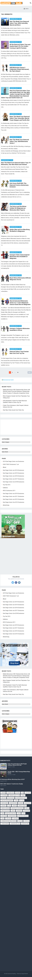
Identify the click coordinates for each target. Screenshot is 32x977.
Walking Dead (25, 823)
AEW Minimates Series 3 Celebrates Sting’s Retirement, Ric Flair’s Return (19, 69)
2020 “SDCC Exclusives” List (11, 464)
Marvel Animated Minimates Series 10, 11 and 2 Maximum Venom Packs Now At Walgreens (20, 302)
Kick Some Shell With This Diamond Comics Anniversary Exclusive (19, 185)
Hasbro (21, 803)
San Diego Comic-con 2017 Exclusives (13, 479)
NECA (3, 813)
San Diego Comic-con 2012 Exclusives (13, 499)
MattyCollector (5, 810)
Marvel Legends (22, 805)
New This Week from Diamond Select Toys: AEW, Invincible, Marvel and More (19, 23)
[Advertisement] (16, 558)
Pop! (24, 813)
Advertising (6, 505)
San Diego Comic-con (23, 815)
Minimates (19, 810)
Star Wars (15, 818)
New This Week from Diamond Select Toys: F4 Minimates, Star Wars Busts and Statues (15, 163)
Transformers (5, 823)
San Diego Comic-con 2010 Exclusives (13, 493)
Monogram (26, 810)
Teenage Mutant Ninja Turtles (9, 821)
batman (3, 792)
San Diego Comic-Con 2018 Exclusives (13, 482)
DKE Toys (4, 797)
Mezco (13, 810)
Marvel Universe (5, 808)
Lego (9, 805)
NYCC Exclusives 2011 (9, 490)
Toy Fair (20, 821)
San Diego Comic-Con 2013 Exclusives (13, 502)
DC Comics (28, 792)
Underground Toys (15, 823)
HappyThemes (24, 973)
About (4, 467)
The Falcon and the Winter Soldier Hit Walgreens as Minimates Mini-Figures (18, 208)
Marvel (14, 805)
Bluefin (18, 792)
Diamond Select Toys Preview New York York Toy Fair (19, 352)
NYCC (19, 813)
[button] (26, 9)
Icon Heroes (28, 803)
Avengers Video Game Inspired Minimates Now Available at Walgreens (19, 256)
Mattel (27, 808)
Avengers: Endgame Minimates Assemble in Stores (20, 329)
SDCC (3, 818)
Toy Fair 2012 (6, 484)
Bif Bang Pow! (11, 792)
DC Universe (4, 795)
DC (22, 792)
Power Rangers (12, 815)
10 (17, 372)
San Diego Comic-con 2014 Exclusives (13, 470)
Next (29, 372)
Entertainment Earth (21, 797)
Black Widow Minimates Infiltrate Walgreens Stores (20, 278)
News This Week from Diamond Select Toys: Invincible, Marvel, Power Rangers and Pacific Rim (20, 118)
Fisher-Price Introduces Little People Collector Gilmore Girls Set (17, 764)
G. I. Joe (22, 800)
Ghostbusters (13, 803)
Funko (16, 800)
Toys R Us (27, 821)
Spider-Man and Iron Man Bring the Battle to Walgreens (20, 230)
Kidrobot (4, 805)
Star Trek (8, 818)
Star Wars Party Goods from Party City (13, 410)
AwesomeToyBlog (12, 973)
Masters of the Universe (17, 808)
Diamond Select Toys (15, 18)
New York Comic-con (11, 813)
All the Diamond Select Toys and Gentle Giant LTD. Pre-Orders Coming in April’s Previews (20, 46)
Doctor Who (11, 797)
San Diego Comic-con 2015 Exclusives (13, 473)
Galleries (5, 487)
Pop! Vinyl (4, 815)
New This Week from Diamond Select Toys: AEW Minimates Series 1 (19, 141)
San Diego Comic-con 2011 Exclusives (13, 496)
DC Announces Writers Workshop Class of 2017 (12, 779)
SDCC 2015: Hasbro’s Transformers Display (11, 783)
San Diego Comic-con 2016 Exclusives (13, 476)
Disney (23, 795)
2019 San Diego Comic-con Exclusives (13, 461)
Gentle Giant (5, 803)
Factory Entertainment (7, 800)
